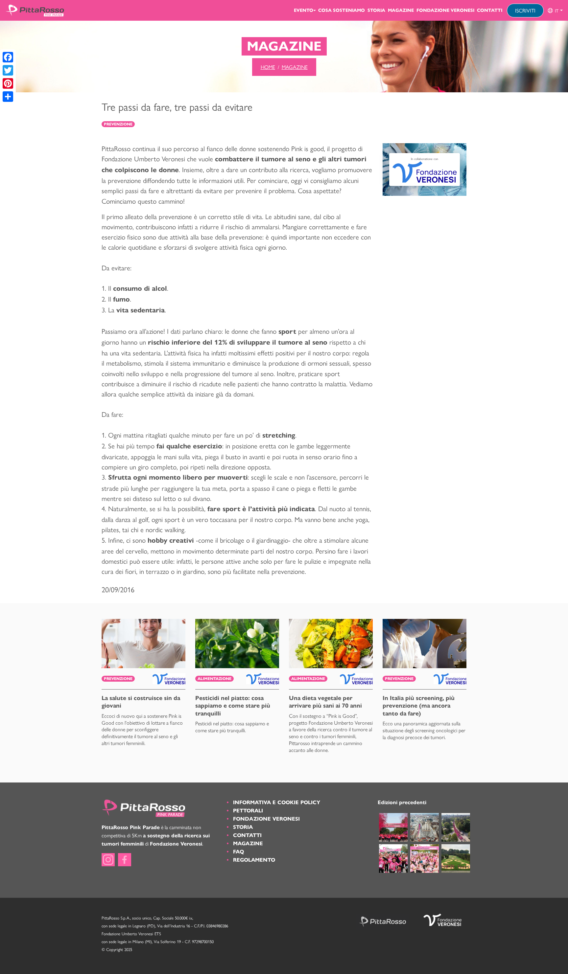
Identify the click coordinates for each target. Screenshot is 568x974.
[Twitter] (7, 70)
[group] (555, 10)
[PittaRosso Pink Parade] (34, 10)
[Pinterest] (7, 83)
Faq (238, 852)
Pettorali (248, 810)
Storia (376, 10)
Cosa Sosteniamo (341, 10)
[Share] (7, 96)
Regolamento (254, 860)
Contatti (489, 10)
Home (268, 67)
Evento (303, 10)
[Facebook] (7, 57)
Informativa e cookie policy (276, 802)
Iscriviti (525, 10)
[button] (555, 10)
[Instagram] (108, 859)
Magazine (401, 10)
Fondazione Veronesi (445, 10)
